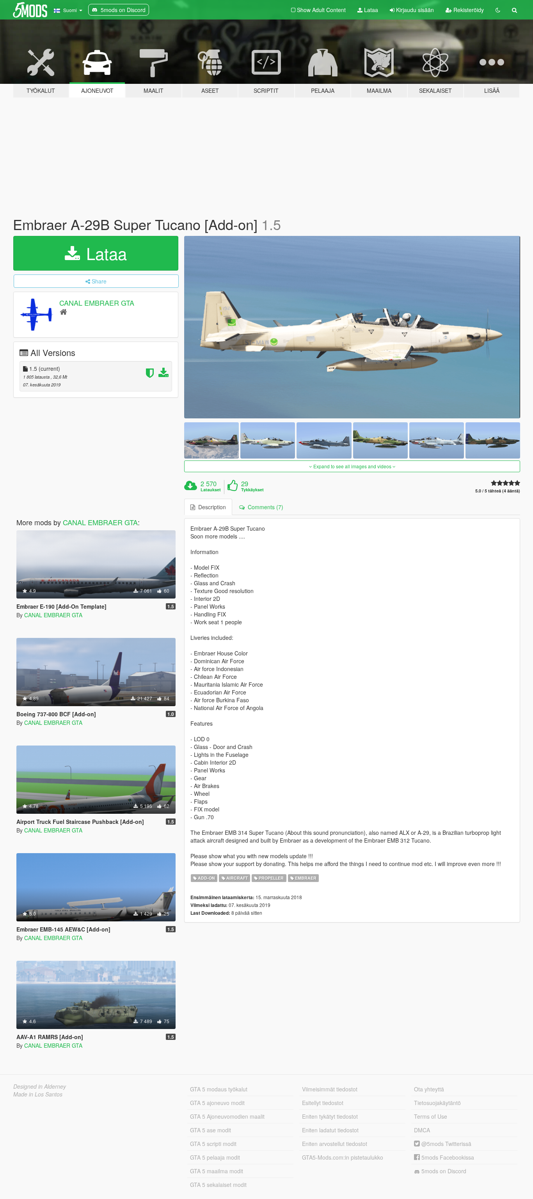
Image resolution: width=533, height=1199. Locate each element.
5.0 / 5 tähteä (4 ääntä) (497, 491)
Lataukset (211, 489)
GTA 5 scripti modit (213, 1144)
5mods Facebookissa (447, 1157)
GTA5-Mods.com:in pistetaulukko (342, 1157)
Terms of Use (430, 1116)
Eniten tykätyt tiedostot (330, 1116)
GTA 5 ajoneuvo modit (217, 1103)
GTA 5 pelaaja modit (215, 1157)
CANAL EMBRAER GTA (96, 303)
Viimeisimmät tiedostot (329, 1089)
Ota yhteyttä (429, 1089)
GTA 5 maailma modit (216, 1171)
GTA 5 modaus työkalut (218, 1089)
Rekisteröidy (468, 10)
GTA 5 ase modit (210, 1130)
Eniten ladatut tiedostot (330, 1130)
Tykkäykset (252, 489)
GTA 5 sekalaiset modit (218, 1184)
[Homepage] (63, 311)
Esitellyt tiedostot (322, 1103)
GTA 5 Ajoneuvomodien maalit (227, 1116)
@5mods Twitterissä (445, 1144)
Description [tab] (210, 507)
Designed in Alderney (39, 1086)
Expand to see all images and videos (352, 466)
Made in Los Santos (37, 1094)
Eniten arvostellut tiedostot (334, 1144)
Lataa (370, 10)
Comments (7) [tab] (264, 507)
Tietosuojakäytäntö (437, 1103)
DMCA (422, 1130)
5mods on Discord (443, 1171)
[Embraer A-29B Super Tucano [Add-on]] (352, 327)
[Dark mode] (498, 9)
